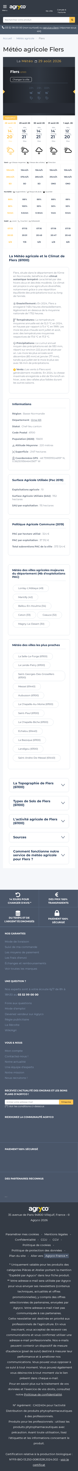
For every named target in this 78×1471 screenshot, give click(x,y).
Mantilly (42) (25, 597)
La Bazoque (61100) (29, 739)
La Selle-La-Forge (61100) (32, 656)
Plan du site (17, 1255)
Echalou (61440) (27, 731)
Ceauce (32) (50, 614)
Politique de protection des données (37, 1250)
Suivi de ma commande (21, 947)
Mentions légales (56, 1234)
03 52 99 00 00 (13, 27)
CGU (44, 1239)
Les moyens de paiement (22, 952)
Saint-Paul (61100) (28, 713)
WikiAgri (11, 1030)
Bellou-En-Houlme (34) (32, 605)
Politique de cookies (37, 1245)
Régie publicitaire (17, 1019)
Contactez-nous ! (16, 1056)
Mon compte (14, 1050)
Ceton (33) (24, 614)
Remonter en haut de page (39, 879)
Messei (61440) (26, 686)
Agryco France (55, 1255)
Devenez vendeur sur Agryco (24, 1014)
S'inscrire (66, 1102)
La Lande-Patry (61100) (31, 665)
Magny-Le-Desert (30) (31, 623)
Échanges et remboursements (25, 963)
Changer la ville (21, 79)
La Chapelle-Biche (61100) (33, 722)
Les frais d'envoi (16, 957)
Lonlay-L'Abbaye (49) (30, 588)
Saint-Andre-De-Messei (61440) (36, 757)
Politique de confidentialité (43, 1394)
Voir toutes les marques (21, 968)
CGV (56, 1239)
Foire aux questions (18, 1003)
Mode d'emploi (15, 1008)
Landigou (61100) (28, 748)
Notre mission (14, 1072)
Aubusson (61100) (28, 695)
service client (51, 27)
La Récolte (12, 1024)
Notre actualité (15, 1061)
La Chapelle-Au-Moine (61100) (35, 704)
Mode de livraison (17, 941)
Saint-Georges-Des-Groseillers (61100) (36, 676)
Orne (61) (36, 419)
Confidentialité (25, 1239)
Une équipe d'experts (19, 1067)
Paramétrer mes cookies (22, 1234)
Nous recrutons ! (16, 1077)
